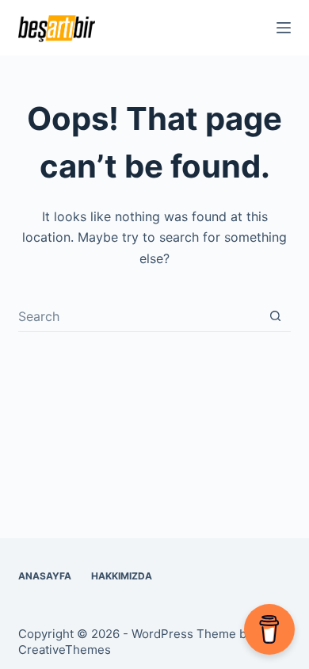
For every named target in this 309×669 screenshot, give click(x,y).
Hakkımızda (121, 576)
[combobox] (138, 316)
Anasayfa (44, 576)
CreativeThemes (64, 649)
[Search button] (275, 315)
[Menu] (284, 28)
